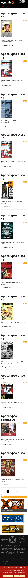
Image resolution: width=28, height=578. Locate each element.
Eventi (25, 20)
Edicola (16, 563)
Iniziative (20, 558)
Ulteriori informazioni (19, 576)
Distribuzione (7, 563)
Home (4, 558)
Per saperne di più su (7, 45)
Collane (13, 561)
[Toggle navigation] (3, 6)
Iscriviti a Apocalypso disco (1, 494)
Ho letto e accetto (8, 576)
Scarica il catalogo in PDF (8, 510)
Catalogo (5, 561)
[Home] (7, 2)
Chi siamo (11, 558)
